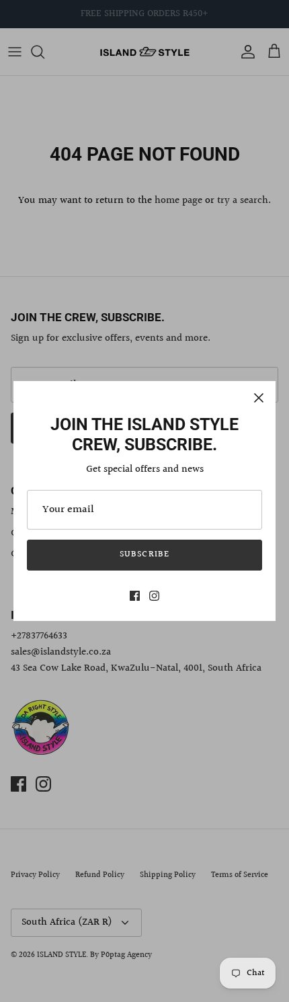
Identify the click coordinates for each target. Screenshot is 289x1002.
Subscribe (144, 554)
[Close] (259, 398)
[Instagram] (154, 596)
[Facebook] (135, 596)
